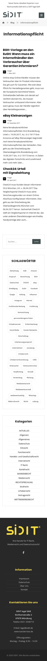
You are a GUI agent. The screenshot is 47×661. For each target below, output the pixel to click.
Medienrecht (24, 478)
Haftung (22, 294)
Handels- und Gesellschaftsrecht (24, 456)
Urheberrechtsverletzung (19, 360)
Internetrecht (24, 460)
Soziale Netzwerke (30, 330)
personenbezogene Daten (23, 318)
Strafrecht (24, 486)
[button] (41, 15)
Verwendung (17, 377)
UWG (35, 360)
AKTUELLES (24, 430)
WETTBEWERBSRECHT (24, 499)
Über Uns (24, 586)
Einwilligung (13, 288)
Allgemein (24, 435)
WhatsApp (32, 395)
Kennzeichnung (23, 312)
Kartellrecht (24, 469)
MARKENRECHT (24, 473)
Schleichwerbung (31, 324)
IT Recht (24, 465)
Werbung (30, 377)
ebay (35, 283)
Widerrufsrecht (13, 401)
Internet (29, 300)
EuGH (24, 288)
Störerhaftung (23, 336)
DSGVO (26, 283)
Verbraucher (14, 366)
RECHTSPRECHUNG (24, 482)
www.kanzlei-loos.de (23, 631)
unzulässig (30, 348)
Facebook (34, 288)
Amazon (34, 271)
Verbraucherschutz (30, 366)
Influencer (33, 294)
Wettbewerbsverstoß (23, 389)
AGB (24, 271)
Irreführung (34, 306)
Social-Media (14, 330)
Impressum (24, 578)
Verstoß (30, 372)
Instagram (18, 300)
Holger (9, 71)
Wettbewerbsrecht (23, 383)
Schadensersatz (15, 324)
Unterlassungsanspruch (23, 342)
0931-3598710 (27, 621)
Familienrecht (24, 452)
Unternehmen (17, 348)
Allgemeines (24, 439)
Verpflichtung (18, 372)
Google (12, 294)
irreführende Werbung (17, 306)
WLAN (26, 401)
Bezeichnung (25, 277)
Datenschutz (14, 283)
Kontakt (24, 589)
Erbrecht (24, 448)
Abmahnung (14, 271)
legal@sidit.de (26, 628)
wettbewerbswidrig (17, 395)
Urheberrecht (23, 354)
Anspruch (12, 277)
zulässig (35, 401)
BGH (36, 277)
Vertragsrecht (24, 495)
